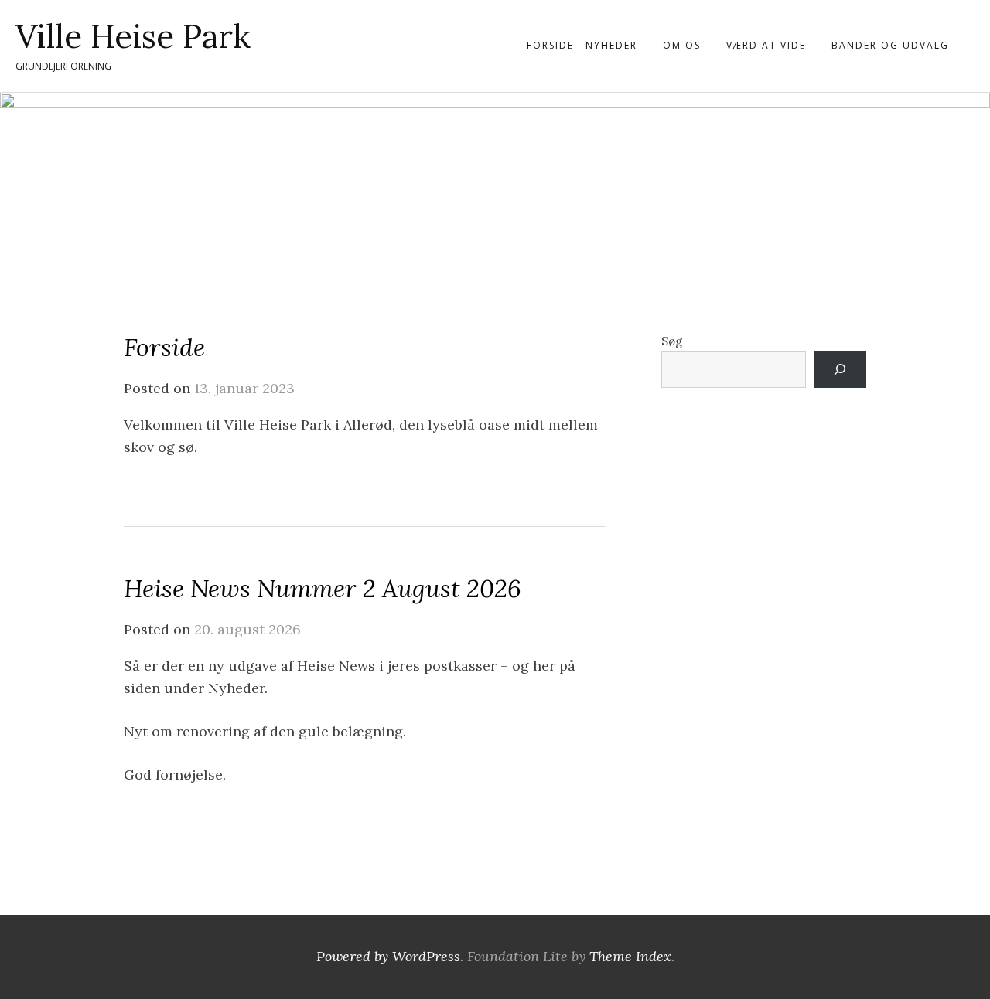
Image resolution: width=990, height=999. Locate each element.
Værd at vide (766, 45)
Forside (550, 45)
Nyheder (611, 45)
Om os (682, 45)
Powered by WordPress (388, 956)
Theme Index (630, 956)
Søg (671, 341)
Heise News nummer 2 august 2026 (322, 588)
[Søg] (840, 369)
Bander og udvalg (890, 45)
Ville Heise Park (133, 36)
